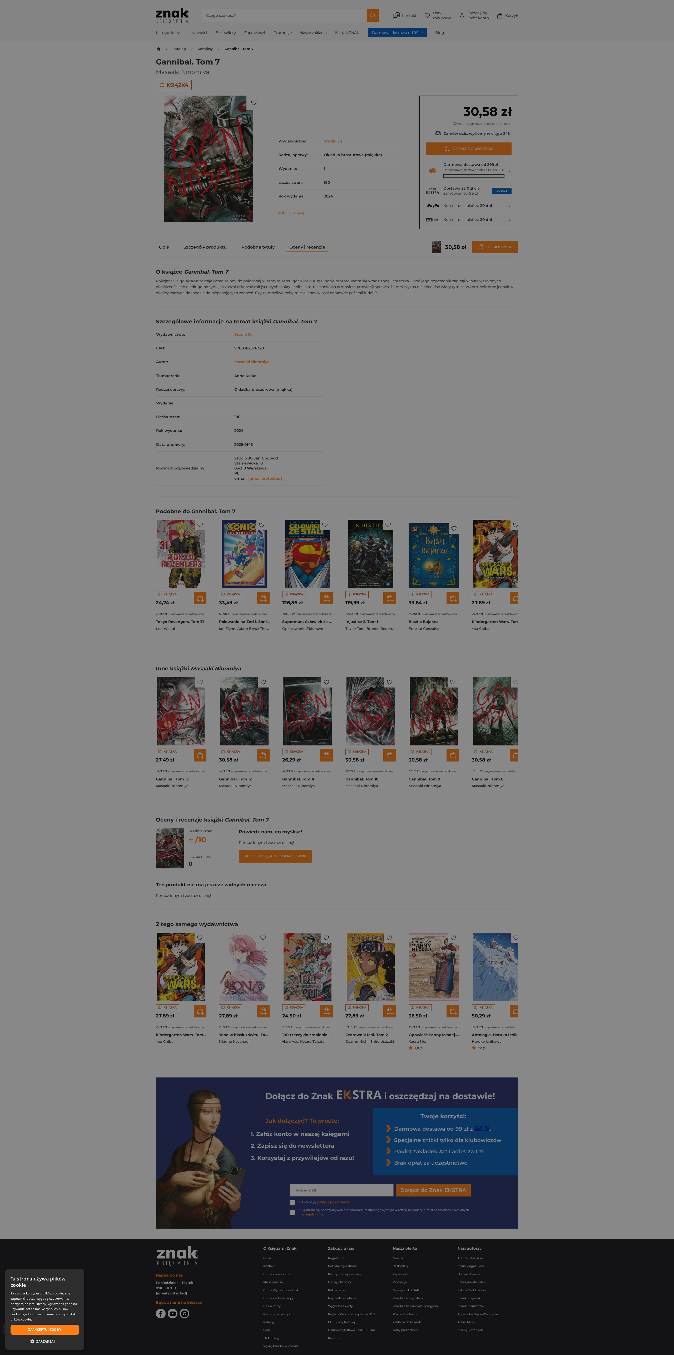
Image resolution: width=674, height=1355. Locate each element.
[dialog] (44, 1309)
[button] (45, 1341)
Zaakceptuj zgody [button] (44, 1329)
